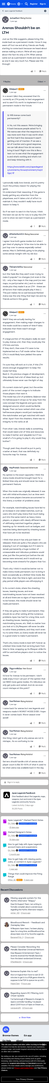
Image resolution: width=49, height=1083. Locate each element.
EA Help (7, 1040)
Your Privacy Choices (24, 1079)
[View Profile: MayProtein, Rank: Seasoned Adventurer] (5, 469)
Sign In (43, 4)
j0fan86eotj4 (16, 962)
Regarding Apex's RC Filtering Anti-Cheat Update (27, 994)
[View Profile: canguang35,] (6, 995)
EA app (28, 1035)
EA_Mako (11, 823)
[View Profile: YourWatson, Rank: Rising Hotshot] (5, 702)
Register (34, 4)
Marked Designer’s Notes (20, 832)
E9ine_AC (12, 880)
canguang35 (16, 1008)
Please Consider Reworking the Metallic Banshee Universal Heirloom (27, 948)
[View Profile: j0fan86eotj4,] (6, 948)
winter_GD (15, 913)
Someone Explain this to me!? (24, 971)
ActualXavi (15, 18)
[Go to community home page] (11, 3)
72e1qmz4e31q (16, 267)
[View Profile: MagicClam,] (6, 973)
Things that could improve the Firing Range (25, 875)
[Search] (26, 3)
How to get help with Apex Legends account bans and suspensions (25, 845)
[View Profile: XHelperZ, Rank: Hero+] (5, 90)
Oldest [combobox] (42, 81)
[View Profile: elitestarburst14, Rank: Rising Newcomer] (5, 235)
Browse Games (11, 1035)
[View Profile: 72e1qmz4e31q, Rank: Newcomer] (5, 268)
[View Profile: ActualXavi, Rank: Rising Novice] (5, 19)
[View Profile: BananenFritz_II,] (6, 924)
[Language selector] (20, 4)
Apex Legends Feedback (13, 11)
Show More (25, 1017)
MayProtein (14, 468)
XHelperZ (13, 89)
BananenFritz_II (17, 937)
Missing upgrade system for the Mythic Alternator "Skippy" (26, 899)
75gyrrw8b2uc (15, 668)
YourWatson (14, 701)
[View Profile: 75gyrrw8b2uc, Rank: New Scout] (5, 670)
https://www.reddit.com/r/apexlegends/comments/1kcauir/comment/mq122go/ (25, 169)
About (19, 1040)
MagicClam (15, 983)
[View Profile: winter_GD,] (6, 900)
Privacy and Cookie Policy (24, 1068)
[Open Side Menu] (3, 4)
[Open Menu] (45, 11)
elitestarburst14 (16, 234)
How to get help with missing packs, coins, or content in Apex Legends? (25, 860)
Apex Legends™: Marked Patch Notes (25, 820)
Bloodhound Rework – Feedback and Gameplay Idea (28, 924)
